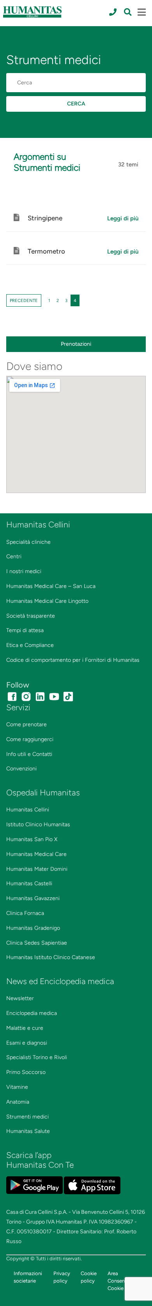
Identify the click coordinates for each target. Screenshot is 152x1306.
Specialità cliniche (28, 542)
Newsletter (20, 998)
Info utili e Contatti (29, 754)
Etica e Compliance (30, 645)
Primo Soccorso (26, 1072)
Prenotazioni (76, 344)
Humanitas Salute (28, 1131)
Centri (13, 556)
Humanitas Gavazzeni (33, 898)
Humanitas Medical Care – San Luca (50, 586)
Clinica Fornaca (25, 913)
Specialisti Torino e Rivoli (36, 1057)
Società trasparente (30, 616)
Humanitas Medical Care (36, 854)
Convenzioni (21, 768)
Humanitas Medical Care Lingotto (47, 601)
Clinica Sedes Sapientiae (36, 943)
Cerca (76, 103)
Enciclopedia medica (31, 1013)
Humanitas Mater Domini (36, 869)
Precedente (24, 300)
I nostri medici (23, 571)
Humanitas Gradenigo (33, 928)
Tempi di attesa (25, 630)
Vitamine (17, 1087)
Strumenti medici (27, 1116)
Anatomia (17, 1102)
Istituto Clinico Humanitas (38, 824)
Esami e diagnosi (26, 1043)
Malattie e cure (24, 1028)
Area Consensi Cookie (118, 1280)
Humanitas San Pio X (31, 839)
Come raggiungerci (29, 739)
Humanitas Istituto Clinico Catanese (50, 957)
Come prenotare (26, 724)
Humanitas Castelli (29, 883)
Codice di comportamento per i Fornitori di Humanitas (73, 660)
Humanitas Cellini (27, 809)
